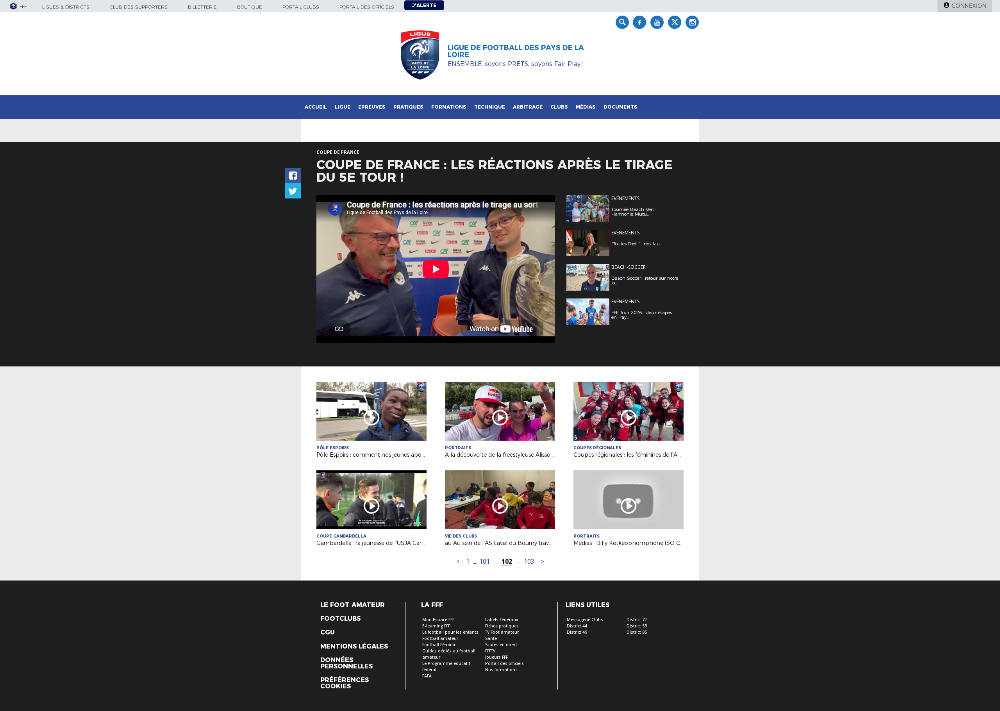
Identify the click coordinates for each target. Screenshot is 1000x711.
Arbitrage (528, 107)
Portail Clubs (300, 7)
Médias (586, 107)
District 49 (577, 632)
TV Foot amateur (502, 632)
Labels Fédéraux (501, 619)
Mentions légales (354, 646)
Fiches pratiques (502, 626)
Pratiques (408, 107)
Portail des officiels (366, 7)
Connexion (969, 5)
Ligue (342, 107)
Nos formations (501, 669)
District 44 (577, 626)
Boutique (249, 7)
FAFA (427, 676)
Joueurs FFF (496, 657)
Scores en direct (501, 644)
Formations (448, 107)
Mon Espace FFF (438, 619)
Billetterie (202, 7)
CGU (327, 632)
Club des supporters (139, 7)
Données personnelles (346, 663)
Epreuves (372, 107)
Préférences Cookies (344, 683)
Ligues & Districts (65, 7)
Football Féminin (439, 644)
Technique (489, 107)
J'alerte (424, 5)
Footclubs (340, 619)
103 (529, 561)
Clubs (559, 107)
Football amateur (440, 638)
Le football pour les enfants (450, 632)
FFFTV (490, 651)
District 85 (637, 632)
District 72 (637, 619)
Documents (621, 107)
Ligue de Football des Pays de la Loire (516, 51)
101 (484, 561)
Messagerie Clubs (585, 619)
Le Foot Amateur (352, 605)
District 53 (637, 626)
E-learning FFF (436, 626)
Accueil (316, 107)
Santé (491, 638)
